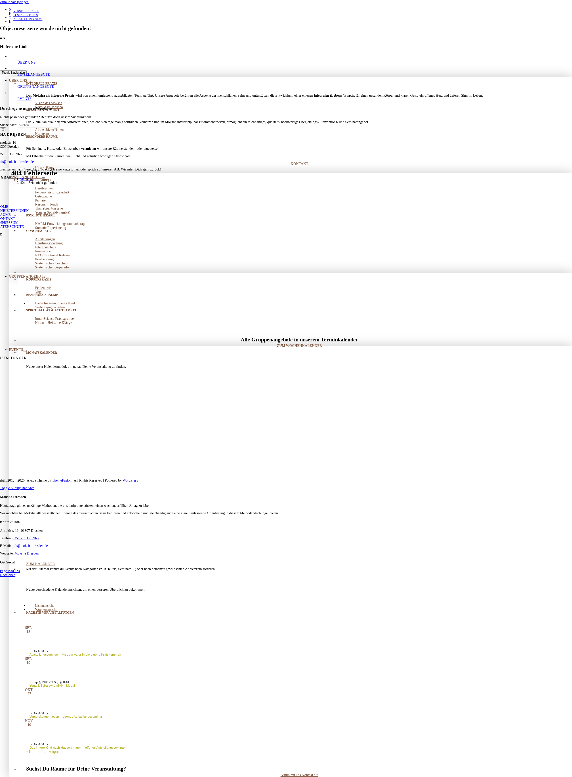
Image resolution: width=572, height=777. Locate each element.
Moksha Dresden (27, 553)
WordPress (130, 480)
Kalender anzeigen (44, 752)
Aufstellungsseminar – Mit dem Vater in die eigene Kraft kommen (75, 654)
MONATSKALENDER (41, 352)
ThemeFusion (62, 480)
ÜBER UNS (26, 62)
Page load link (10, 571)
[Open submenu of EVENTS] (25, 350)
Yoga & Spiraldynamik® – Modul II (53, 685)
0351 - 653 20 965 (26, 538)
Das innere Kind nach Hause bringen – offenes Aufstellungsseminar (77, 747)
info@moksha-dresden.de (30, 546)
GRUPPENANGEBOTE (35, 86)
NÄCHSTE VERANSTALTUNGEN (50, 612)
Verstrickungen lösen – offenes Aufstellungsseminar (65, 716)
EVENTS (24, 99)
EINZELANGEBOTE (33, 74)
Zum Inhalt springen (14, 2)
